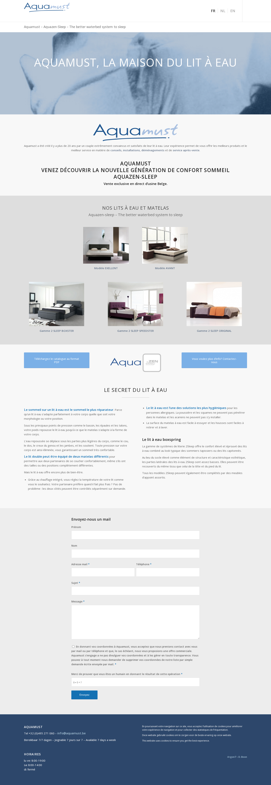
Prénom (76, 527)
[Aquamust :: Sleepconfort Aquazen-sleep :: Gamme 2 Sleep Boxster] (56, 304)
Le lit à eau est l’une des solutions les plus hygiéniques (186, 408)
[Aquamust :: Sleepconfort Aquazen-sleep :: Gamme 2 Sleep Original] (214, 304)
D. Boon (242, 756)
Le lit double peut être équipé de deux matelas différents (66, 456)
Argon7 (231, 756)
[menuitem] (213, 11)
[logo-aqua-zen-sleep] (135, 363)
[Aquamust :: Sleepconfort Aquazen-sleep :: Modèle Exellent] (106, 245)
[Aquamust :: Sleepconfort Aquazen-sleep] (165, 245)
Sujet (75, 583)
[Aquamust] (51, 11)
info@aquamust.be (71, 733)
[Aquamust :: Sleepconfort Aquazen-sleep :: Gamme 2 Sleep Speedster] (135, 304)
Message (78, 601)
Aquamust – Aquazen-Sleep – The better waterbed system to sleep (75, 27)
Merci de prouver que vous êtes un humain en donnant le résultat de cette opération (127, 674)
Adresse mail (80, 564)
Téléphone (144, 564)
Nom (74, 545)
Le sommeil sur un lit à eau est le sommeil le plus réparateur (68, 410)
